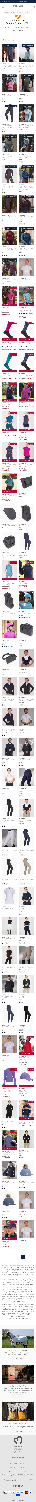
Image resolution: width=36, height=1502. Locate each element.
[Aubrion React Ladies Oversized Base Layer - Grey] (20, 162)
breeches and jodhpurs (18, 1284)
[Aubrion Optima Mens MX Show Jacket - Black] (4, 765)
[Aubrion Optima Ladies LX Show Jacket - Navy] (22, 914)
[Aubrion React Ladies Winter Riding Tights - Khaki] (20, 101)
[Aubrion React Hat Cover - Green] (22, 617)
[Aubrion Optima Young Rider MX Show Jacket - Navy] (2, 705)
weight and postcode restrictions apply (17, 1318)
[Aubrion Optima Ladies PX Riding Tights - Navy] (20, 796)
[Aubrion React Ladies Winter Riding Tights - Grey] (22, 101)
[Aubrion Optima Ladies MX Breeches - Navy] (7, 855)
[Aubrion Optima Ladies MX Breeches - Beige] (2, 855)
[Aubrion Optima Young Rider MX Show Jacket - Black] (4, 705)
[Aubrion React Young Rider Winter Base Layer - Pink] (20, 71)
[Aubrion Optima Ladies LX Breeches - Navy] (2, 943)
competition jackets (8, 1286)
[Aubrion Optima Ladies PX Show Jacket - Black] (4, 1002)
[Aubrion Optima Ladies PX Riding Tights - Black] (22, 796)
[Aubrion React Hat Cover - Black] (20, 617)
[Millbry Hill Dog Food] (18, 1374)
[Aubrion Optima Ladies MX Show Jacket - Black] (22, 1157)
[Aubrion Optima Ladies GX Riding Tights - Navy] (4, 1032)
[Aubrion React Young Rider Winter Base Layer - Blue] (22, 71)
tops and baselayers (23, 1286)
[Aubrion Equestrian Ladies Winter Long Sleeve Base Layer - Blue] (20, 224)
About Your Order (17, 1467)
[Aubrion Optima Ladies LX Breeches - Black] (7, 943)
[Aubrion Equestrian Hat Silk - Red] (20, 1187)
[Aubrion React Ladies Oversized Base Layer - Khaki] (22, 162)
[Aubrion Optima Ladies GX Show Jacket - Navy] (20, 1002)
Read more (20, 30)
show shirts (29, 1284)
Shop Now (18, 1358)
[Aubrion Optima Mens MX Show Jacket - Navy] (2, 765)
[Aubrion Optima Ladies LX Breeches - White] (4, 943)
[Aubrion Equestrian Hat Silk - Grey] (22, 1187)
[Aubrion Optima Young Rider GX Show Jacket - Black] (2, 735)
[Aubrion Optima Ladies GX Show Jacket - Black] (22, 1002)
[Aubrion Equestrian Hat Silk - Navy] (24, 1187)
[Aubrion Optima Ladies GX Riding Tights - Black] (2, 1032)
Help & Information (17, 1463)
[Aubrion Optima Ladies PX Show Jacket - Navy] (2, 1002)
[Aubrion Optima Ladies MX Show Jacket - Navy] (20, 1157)
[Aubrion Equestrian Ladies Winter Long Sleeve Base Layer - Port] (22, 224)
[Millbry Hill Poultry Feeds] (18, 1411)
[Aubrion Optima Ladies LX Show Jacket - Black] (20, 914)
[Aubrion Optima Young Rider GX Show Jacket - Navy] (4, 735)
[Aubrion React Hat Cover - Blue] (24, 617)
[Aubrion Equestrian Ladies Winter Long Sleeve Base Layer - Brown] (24, 224)
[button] (26, 313)
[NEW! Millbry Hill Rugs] (18, 1338)
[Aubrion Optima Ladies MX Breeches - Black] (4, 855)
